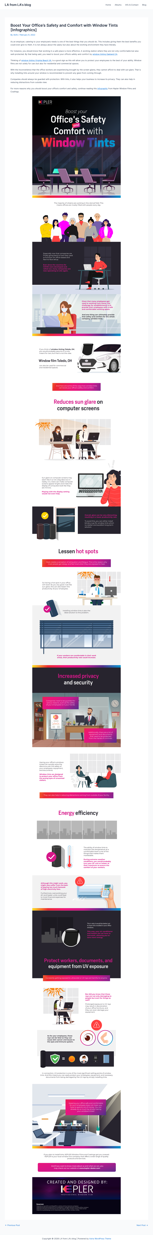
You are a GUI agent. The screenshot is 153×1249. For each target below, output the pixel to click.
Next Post (142, 1225)
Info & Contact (131, 5)
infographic (102, 88)
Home (108, 5)
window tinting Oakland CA (105, 54)
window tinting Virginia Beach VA (36, 60)
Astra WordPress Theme (100, 1238)
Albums (118, 5)
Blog (144, 5)
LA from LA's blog (18, 5)
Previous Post (12, 1225)
